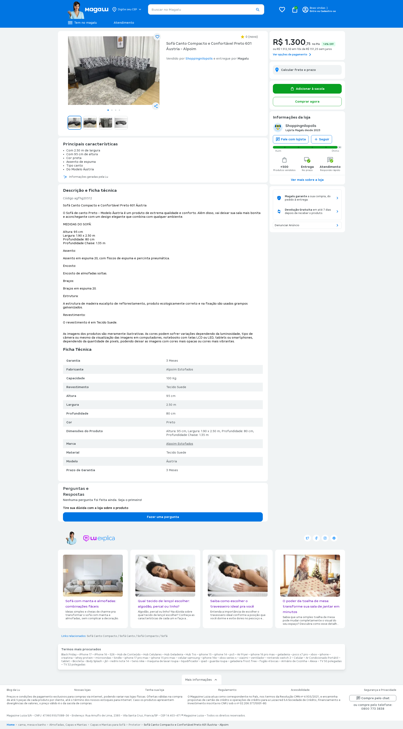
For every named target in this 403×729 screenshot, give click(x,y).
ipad (204, 661)
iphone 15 (205, 654)
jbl (106, 661)
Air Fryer (242, 654)
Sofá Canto (127, 636)
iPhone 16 (100, 654)
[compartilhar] (156, 106)
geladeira (283, 654)
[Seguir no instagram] (325, 538)
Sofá (164, 636)
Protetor (134, 724)
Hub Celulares (152, 654)
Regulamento (227, 690)
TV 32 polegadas (74, 664)
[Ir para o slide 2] (112, 110)
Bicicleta (78, 661)
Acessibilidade (300, 690)
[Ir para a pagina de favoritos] (282, 9)
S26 (112, 654)
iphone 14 (220, 654)
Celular (298, 657)
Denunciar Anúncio (287, 225)
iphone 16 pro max (263, 654)
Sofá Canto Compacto (102, 636)
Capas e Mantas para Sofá (107, 724)
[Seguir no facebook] (316, 538)
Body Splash (94, 661)
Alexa (313, 661)
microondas (103, 657)
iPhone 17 (85, 654)
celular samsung (189, 657)
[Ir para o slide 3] (115, 110)
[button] (257, 9)
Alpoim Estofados (179, 443)
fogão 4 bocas (269, 661)
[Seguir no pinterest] (334, 538)
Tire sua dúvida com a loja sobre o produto (95, 508)
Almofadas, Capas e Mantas (68, 724)
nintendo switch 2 (279, 657)
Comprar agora (307, 101)
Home (11, 724)
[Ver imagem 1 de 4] (114, 70)
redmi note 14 (119, 661)
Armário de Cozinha (294, 661)
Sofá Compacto (148, 636)
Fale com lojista (293, 139)
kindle (118, 657)
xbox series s (228, 657)
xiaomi (243, 657)
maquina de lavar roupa (162, 661)
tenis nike (138, 661)
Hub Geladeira (173, 654)
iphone (324, 654)
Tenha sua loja (154, 690)
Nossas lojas (82, 690)
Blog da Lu (13, 690)
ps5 (232, 654)
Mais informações (198, 679)
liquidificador (189, 661)
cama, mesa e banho (32, 724)
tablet (65, 661)
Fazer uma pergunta (163, 517)
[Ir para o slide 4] (119, 110)
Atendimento (124, 22)
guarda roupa (218, 661)
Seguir (324, 139)
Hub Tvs (191, 654)
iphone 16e (210, 657)
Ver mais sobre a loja (307, 179)
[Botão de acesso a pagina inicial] (87, 9)
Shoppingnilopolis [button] (199, 58)
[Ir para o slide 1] (108, 110)
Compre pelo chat (375, 698)
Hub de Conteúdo (129, 654)
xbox (314, 654)
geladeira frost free (243, 661)
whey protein (84, 657)
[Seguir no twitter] (307, 538)
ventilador (257, 657)
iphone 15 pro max (163, 657)
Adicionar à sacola (310, 88)
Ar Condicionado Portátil (322, 657)
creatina (67, 657)
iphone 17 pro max (136, 657)
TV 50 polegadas (331, 661)
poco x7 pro (300, 654)
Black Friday (69, 654)
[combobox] (206, 9)
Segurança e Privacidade (380, 690)
